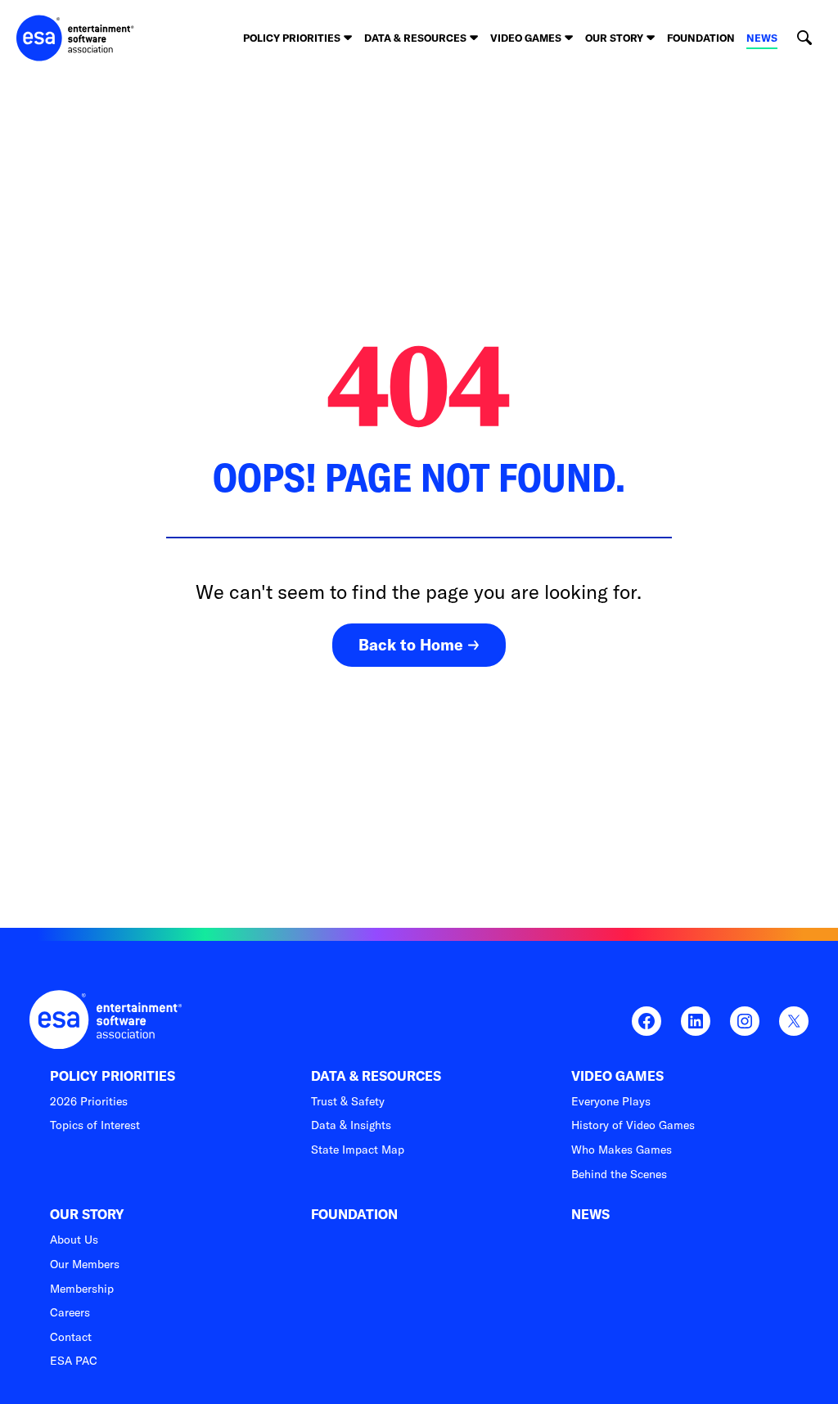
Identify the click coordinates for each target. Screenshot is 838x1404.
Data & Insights (351, 1125)
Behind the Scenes (619, 1174)
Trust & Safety (348, 1101)
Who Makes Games (621, 1149)
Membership (82, 1288)
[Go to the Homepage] (75, 38)
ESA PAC (73, 1360)
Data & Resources (376, 1076)
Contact (71, 1337)
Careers (70, 1312)
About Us (74, 1239)
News (761, 37)
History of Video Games (633, 1125)
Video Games (617, 1076)
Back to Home (410, 645)
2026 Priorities (89, 1101)
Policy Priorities (112, 1076)
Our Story (87, 1214)
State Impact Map (357, 1149)
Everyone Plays (611, 1101)
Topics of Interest (95, 1125)
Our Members (84, 1264)
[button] (804, 38)
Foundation (701, 37)
